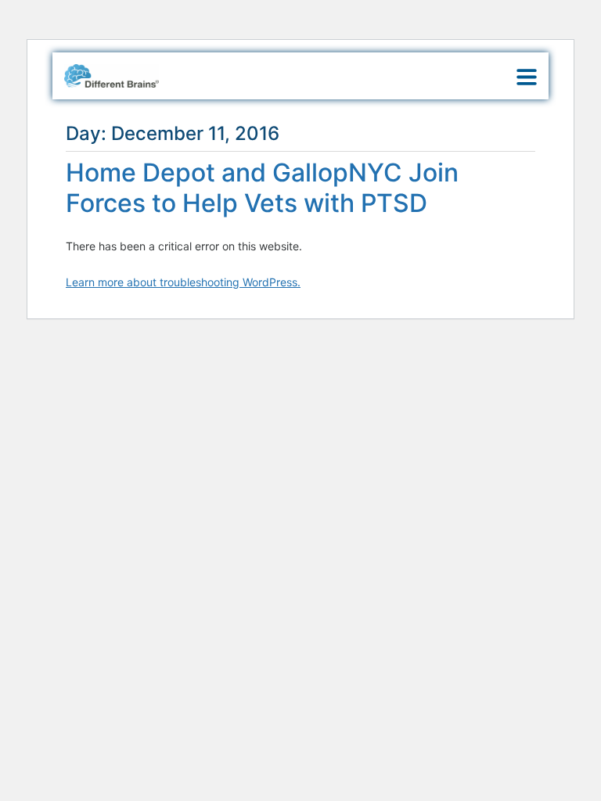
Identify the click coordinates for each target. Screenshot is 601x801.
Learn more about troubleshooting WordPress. (183, 282)
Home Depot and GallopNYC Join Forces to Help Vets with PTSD (262, 187)
